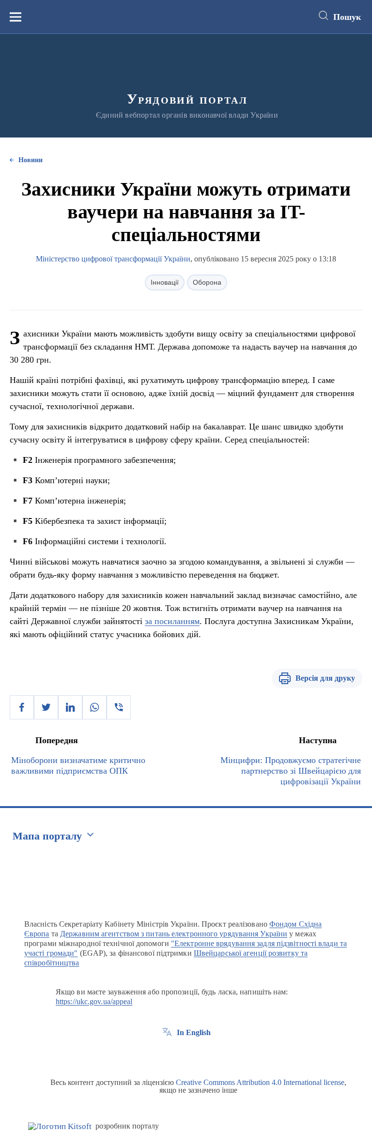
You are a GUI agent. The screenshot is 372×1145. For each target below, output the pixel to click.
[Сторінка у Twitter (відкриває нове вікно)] (185, 1054)
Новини (30, 160)
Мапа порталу (47, 836)
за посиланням (172, 621)
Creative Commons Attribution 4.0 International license (260, 1082)
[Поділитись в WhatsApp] (94, 707)
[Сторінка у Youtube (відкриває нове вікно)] (203, 1054)
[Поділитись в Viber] (118, 707)
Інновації (165, 282)
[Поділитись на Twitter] (46, 707)
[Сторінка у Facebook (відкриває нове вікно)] (167, 1054)
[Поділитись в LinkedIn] (70, 707)
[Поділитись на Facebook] (21, 707)
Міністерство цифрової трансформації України (113, 259)
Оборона (207, 282)
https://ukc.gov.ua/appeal (94, 1001)
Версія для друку (325, 678)
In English (194, 1032)
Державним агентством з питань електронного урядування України (173, 934)
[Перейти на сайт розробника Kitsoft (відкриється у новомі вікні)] (59, 1126)
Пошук (347, 17)
